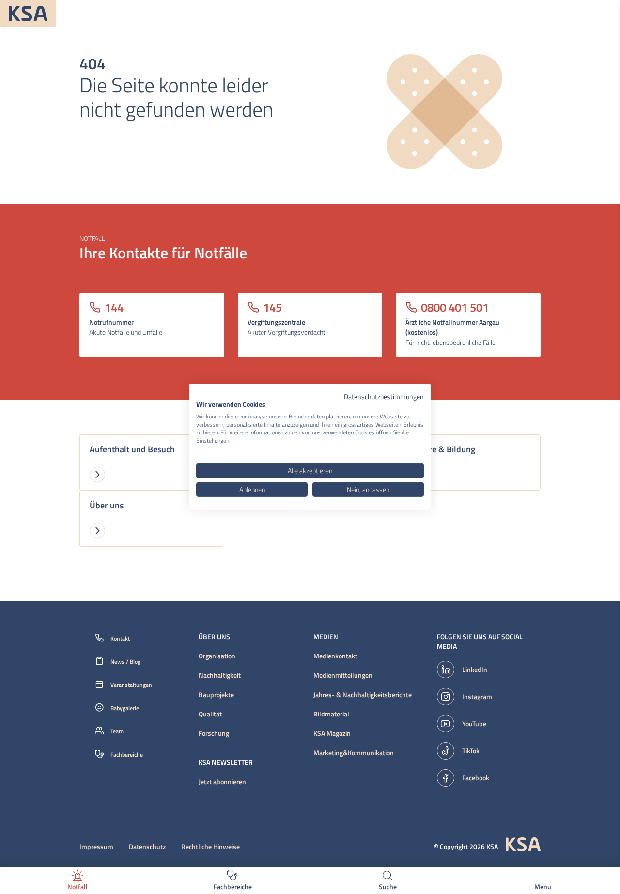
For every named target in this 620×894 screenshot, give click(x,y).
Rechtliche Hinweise (210, 846)
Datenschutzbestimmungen (384, 396)
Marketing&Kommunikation (353, 753)
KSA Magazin (332, 733)
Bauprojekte (216, 695)
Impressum (96, 846)
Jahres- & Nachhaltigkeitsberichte (362, 695)
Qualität (210, 714)
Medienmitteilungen (342, 675)
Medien (325, 636)
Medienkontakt (335, 656)
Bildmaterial (331, 714)
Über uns (214, 636)
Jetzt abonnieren (222, 782)
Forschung (214, 733)
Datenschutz (147, 846)
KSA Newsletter (226, 762)
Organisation (217, 656)
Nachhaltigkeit (220, 675)
